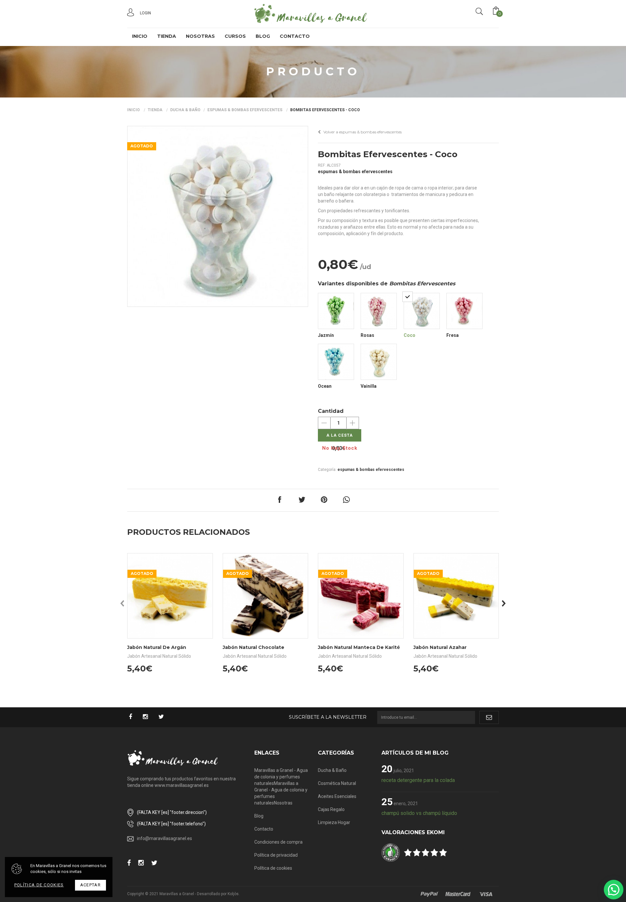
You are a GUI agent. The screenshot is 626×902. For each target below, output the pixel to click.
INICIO (139, 36)
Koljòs (233, 894)
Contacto (263, 829)
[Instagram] (148, 717)
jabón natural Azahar (440, 647)
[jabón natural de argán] (170, 595)
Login (145, 13)
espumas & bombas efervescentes (244, 110)
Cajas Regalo (331, 809)
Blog (258, 816)
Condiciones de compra (278, 842)
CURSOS (235, 36)
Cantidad (331, 411)
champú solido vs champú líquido (419, 813)
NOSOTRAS (200, 36)
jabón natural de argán (156, 647)
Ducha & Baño (185, 110)
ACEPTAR (90, 884)
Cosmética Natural (337, 783)
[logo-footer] (172, 758)
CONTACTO (295, 36)
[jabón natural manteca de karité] (360, 595)
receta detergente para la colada (418, 780)
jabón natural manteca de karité (359, 647)
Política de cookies (273, 868)
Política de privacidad (276, 855)
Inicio (133, 110)
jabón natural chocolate (253, 647)
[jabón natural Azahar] (456, 595)
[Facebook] (133, 717)
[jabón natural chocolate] (265, 595)
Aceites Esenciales (337, 796)
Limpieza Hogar (334, 822)
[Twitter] (164, 717)
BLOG (263, 36)
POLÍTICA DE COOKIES (39, 884)
